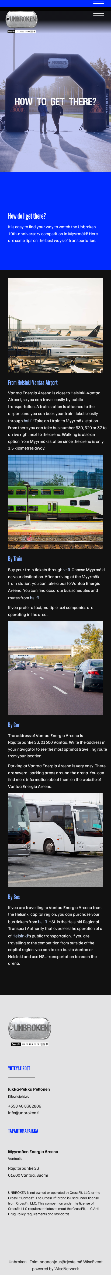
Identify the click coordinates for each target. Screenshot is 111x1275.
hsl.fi (28, 420)
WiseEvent (93, 1261)
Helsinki (20, 936)
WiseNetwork (66, 1268)
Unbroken (18, 1261)
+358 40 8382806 (24, 1106)
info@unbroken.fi (23, 1112)
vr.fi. (67, 569)
